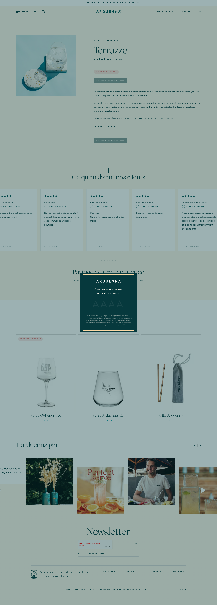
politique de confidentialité (100, 322)
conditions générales (121, 320)
